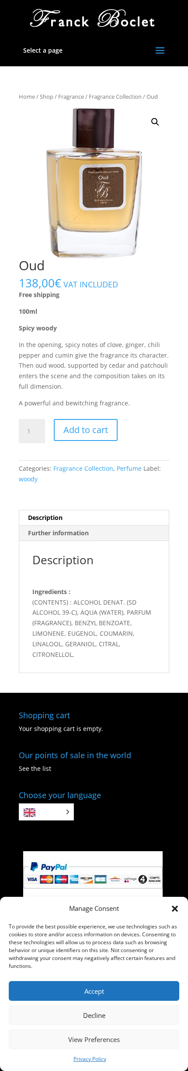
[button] (175, 908)
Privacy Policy (89, 1059)
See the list (35, 768)
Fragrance (71, 96)
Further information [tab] (58, 533)
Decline (94, 1015)
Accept (94, 991)
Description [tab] (45, 517)
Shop (46, 96)
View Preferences (94, 1039)
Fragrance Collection (115, 96)
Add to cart (85, 430)
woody (28, 479)
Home (27, 96)
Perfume (129, 468)
